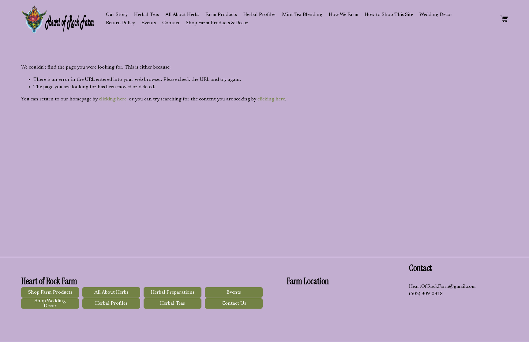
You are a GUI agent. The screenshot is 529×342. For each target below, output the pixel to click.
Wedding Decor (435, 14)
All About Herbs (182, 14)
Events (148, 23)
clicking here (112, 99)
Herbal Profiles (259, 14)
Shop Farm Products (50, 292)
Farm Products (221, 14)
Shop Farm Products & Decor (217, 23)
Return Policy (120, 23)
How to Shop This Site (389, 14)
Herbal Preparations (172, 292)
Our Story (117, 14)
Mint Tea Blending (302, 14)
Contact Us (234, 303)
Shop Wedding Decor (50, 303)
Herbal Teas (146, 14)
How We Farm (343, 14)
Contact (171, 23)
